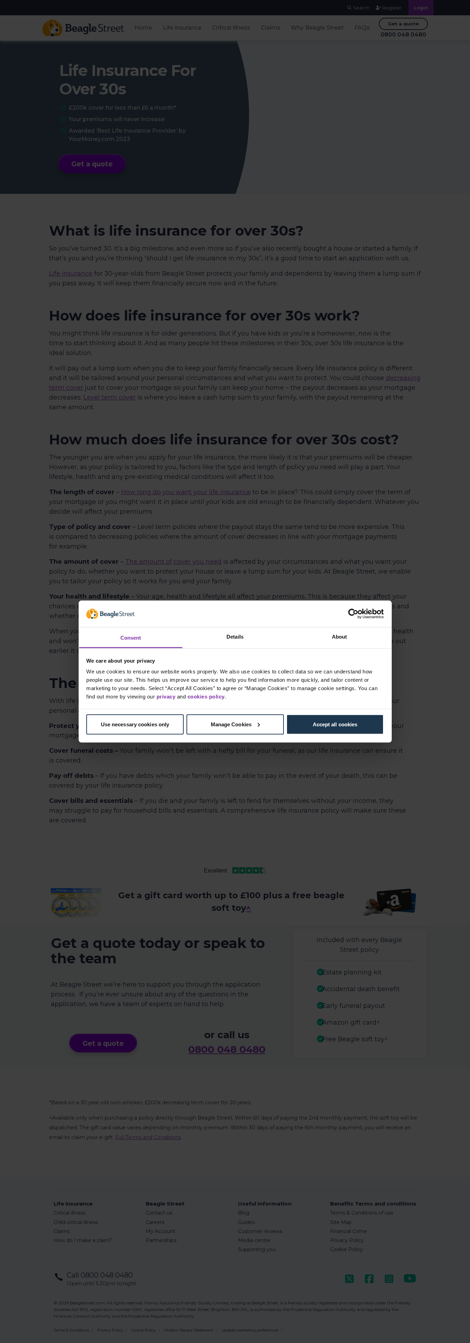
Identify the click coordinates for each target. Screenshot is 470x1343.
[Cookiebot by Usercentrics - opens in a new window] (353, 613)
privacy (166, 697)
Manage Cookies (231, 724)
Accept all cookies (335, 724)
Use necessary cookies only (135, 724)
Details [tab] (235, 637)
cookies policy (206, 697)
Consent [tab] (130, 638)
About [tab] (339, 637)
